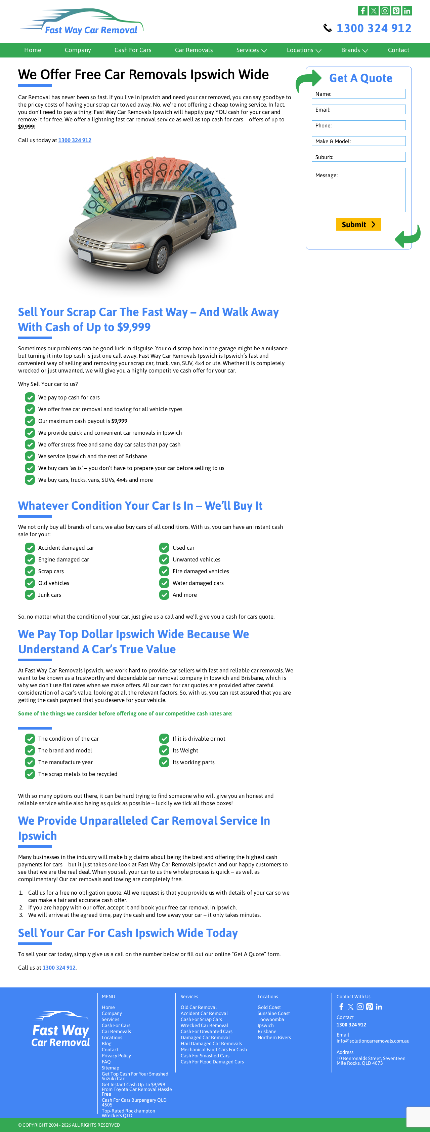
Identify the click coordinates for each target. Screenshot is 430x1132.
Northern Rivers (274, 1037)
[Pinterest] (396, 10)
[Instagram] (385, 10)
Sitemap (110, 1067)
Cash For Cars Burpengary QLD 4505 (134, 1102)
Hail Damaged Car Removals (211, 1043)
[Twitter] (374, 10)
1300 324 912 (374, 28)
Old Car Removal (199, 1007)
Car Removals (194, 49)
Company (78, 49)
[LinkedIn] (407, 10)
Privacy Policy (116, 1055)
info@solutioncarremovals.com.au (373, 1041)
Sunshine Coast (274, 1013)
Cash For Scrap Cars (201, 1019)
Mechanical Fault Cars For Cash (214, 1049)
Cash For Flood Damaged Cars (212, 1061)
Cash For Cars (133, 49)
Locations (300, 49)
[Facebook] (363, 10)
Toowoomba (271, 1019)
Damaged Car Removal (205, 1037)
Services (247, 49)
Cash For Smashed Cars (205, 1055)
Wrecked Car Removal (204, 1025)
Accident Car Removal (204, 1013)
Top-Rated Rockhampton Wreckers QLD (128, 1113)
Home (32, 49)
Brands (350, 49)
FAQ (106, 1061)
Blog (107, 1043)
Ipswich (266, 1025)
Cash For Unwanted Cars (206, 1031)
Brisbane (267, 1031)
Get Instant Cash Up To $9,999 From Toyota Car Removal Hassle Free (137, 1089)
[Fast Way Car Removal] (60, 1016)
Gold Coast (269, 1007)
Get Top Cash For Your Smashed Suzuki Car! (135, 1076)
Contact (398, 49)
